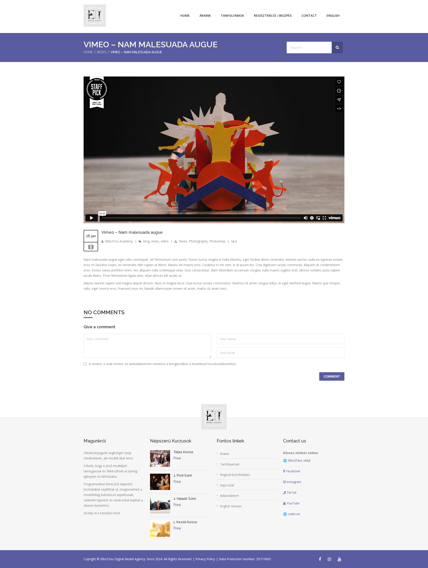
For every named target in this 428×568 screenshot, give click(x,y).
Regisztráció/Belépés (235, 475)
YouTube (293, 503)
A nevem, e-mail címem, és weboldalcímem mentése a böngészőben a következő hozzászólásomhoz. (162, 364)
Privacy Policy (205, 559)
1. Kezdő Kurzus (185, 522)
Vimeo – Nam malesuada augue (132, 232)
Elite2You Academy (119, 241)
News (101, 52)
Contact (309, 15)
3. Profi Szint (182, 475)
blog (146, 241)
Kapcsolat (227, 485)
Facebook (292, 471)
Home (185, 15)
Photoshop (217, 241)
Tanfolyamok (232, 15)
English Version (231, 506)
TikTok (291, 492)
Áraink (205, 15)
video (165, 241)
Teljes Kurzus (183, 452)
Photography (198, 241)
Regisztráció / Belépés (273, 15)
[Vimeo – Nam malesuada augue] (91, 246)
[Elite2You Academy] (95, 15)
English (333, 15)
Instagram (293, 482)
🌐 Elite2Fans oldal (296, 460)
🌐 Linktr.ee (291, 514)
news (155, 241)
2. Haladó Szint (184, 498)
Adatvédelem (229, 496)
